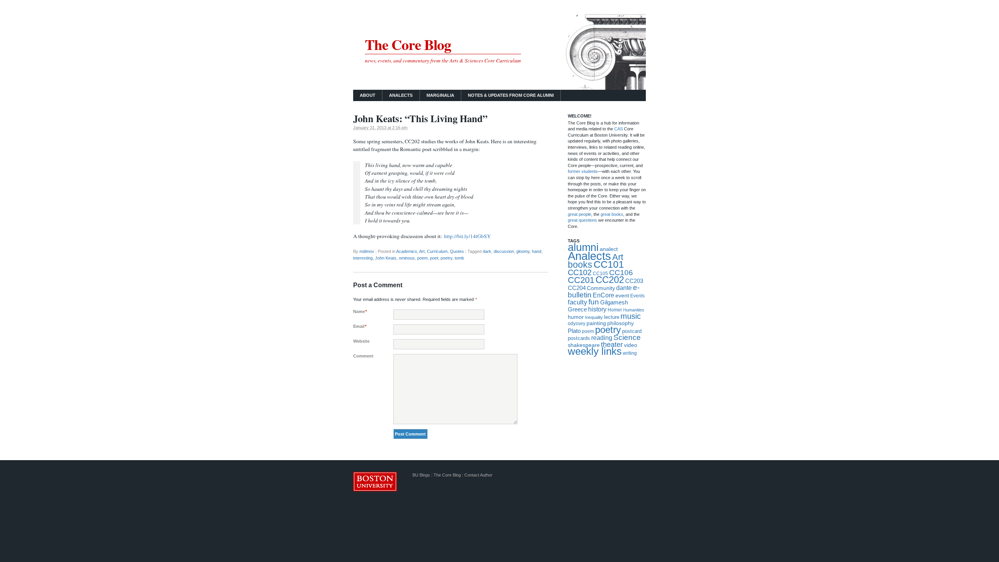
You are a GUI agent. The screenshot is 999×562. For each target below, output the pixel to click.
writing (630, 353)
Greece (577, 309)
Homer (615, 310)
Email (359, 326)
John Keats (385, 258)
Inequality (594, 317)
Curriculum (437, 251)
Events (637, 295)
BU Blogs (421, 475)
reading (601, 337)
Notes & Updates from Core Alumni (511, 95)
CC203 (634, 280)
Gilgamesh (614, 302)
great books (612, 214)
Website (361, 341)
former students (583, 171)
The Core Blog (408, 44)
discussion (504, 251)
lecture (611, 317)
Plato (574, 330)
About (367, 95)
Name (360, 311)
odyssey (576, 323)
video (630, 345)
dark (487, 251)
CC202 (609, 280)
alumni (583, 247)
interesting (363, 258)
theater (612, 345)
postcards (579, 338)
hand (536, 251)
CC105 (600, 273)
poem (422, 258)
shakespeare (584, 345)
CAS (619, 128)
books (580, 265)
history (597, 309)
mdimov (366, 251)
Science (627, 337)
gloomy (523, 251)
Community (601, 288)
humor (576, 317)
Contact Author (478, 475)
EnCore (603, 295)
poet (434, 258)
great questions (582, 220)
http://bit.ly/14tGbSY (467, 236)
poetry (446, 258)
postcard (632, 331)
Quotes (457, 251)
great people (579, 214)
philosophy (620, 323)
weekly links (595, 351)
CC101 (609, 264)
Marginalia (440, 95)
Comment (363, 356)
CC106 (621, 273)
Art (422, 251)
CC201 (581, 280)
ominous (407, 258)
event (622, 296)
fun (593, 302)
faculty (577, 302)
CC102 (580, 272)
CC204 (577, 288)
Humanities (633, 310)
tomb (459, 258)
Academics (406, 251)
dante (624, 287)
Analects (400, 95)
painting (596, 323)
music (630, 316)
